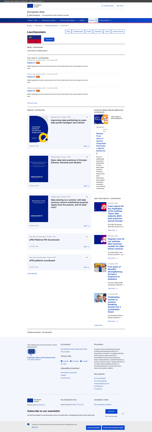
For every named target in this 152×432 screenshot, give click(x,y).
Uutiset (107, 31)
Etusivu (30, 20)
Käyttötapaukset (78, 31)
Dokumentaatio (104, 20)
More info (35, 427)
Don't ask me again (111, 416)
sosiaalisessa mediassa (103, 404)
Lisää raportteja (32, 273)
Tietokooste (49, 39)
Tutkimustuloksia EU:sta (101, 383)
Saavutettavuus (65, 378)
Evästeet (63, 375)
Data (35, 20)
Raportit (88, 31)
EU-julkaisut (98, 389)
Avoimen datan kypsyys (67, 20)
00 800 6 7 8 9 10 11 (77, 404)
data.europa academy (48, 20)
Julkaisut (91, 20)
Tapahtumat (98, 31)
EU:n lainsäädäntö (100, 378)
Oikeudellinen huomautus (69, 372)
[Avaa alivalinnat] (39, 20)
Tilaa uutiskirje (65, 351)
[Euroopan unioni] (34, 6)
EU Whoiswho (98, 386)
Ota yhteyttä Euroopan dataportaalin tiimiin (74, 349)
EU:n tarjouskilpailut (100, 381)
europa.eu (42, 405)
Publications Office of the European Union (41, 357)
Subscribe (111, 411)
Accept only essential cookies (113, 427)
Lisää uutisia (98, 325)
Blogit (68, 31)
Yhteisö (82, 20)
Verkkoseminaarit (118, 31)
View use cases (32, 103)
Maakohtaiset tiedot (51, 25)
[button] (120, 6)
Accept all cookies (93, 427)
